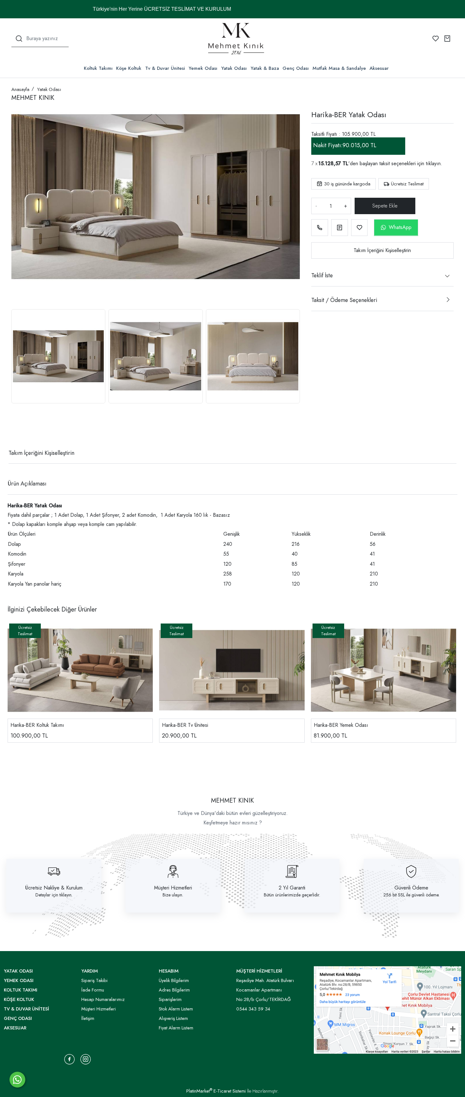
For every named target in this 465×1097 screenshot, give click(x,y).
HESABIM (168, 970)
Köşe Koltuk (128, 68)
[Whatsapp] (17, 1080)
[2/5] (19, 430)
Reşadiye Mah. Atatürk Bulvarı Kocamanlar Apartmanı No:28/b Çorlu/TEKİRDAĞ (265, 990)
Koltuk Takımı (98, 68)
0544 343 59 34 (253, 1008)
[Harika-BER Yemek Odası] (383, 670)
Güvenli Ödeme (411, 887)
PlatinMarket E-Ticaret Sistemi (216, 1091)
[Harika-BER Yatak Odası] (155, 196)
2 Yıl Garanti (292, 887)
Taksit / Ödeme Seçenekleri (344, 300)
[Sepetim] (447, 38)
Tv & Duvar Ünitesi (165, 68)
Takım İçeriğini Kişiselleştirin (382, 250)
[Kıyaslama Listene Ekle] (339, 227)
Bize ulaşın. (173, 895)
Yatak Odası (234, 68)
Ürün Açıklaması (27, 483)
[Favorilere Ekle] (359, 227)
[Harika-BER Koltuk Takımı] (80, 670)
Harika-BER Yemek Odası (341, 725)
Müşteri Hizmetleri (173, 887)
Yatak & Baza (265, 68)
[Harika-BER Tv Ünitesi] (231, 670)
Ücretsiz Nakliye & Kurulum (54, 887)
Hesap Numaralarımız (103, 999)
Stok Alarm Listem (176, 1008)
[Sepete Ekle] (384, 206)
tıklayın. (434, 163)
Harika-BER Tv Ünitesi (185, 725)
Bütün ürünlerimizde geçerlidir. (292, 895)
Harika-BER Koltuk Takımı (37, 725)
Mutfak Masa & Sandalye (339, 68)
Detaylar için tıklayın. (53, 895)
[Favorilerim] (435, 38)
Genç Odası (295, 68)
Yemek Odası (203, 68)
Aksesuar (379, 68)
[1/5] (15, 430)
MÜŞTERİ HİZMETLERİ (259, 970)
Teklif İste (322, 275)
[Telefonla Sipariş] (319, 227)
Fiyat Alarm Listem (176, 1027)
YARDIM (89, 970)
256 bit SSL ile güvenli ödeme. (411, 895)
